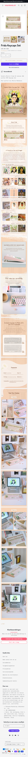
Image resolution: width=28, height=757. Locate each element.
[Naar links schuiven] (1, 39)
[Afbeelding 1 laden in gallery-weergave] (6, 39)
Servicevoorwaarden (8, 671)
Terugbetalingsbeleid (8, 665)
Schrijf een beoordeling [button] (14, 639)
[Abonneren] (22, 725)
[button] (2, 5)
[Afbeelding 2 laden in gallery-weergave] (14, 39)
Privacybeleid (6, 668)
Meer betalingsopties (14, 67)
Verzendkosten (4, 50)
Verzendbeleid (6, 662)
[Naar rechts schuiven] (26, 39)
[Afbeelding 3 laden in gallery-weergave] (21, 39)
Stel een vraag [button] (14, 642)
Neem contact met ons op (9, 659)
